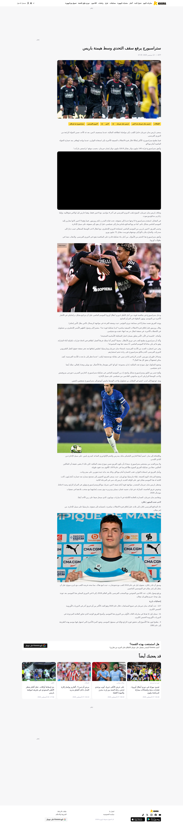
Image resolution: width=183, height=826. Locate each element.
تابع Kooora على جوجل (33, 646)
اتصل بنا (111, 811)
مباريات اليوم (147, 3)
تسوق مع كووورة (70, 3)
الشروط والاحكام (61, 814)
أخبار (131, 3)
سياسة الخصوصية (108, 814)
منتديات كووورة (122, 3)
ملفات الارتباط (62, 811)
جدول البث (137, 3)
